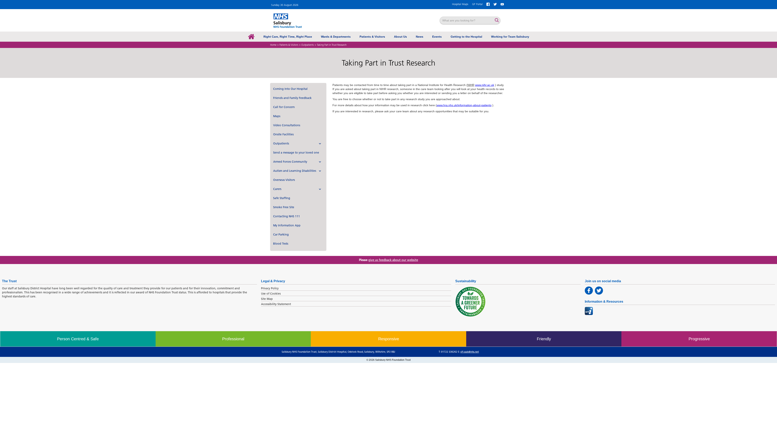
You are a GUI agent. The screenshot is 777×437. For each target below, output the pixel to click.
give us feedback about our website (393, 260)
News (419, 36)
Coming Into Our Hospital (290, 89)
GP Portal (477, 4)
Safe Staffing (281, 198)
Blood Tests (280, 243)
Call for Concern (284, 107)
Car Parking (281, 234)
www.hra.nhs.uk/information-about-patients (464, 105)
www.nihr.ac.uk (484, 85)
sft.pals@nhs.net (470, 351)
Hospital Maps (460, 4)
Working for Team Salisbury (510, 36)
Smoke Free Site (283, 207)
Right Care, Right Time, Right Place (287, 36)
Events (437, 36)
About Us (400, 36)
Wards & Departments (336, 36)
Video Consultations (286, 125)
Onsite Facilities (283, 134)
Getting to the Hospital (466, 36)
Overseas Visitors (284, 180)
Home (273, 44)
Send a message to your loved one (296, 152)
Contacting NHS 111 (286, 216)
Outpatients (307, 44)
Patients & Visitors (372, 36)
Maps (276, 116)
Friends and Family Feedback (292, 98)
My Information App (286, 225)
